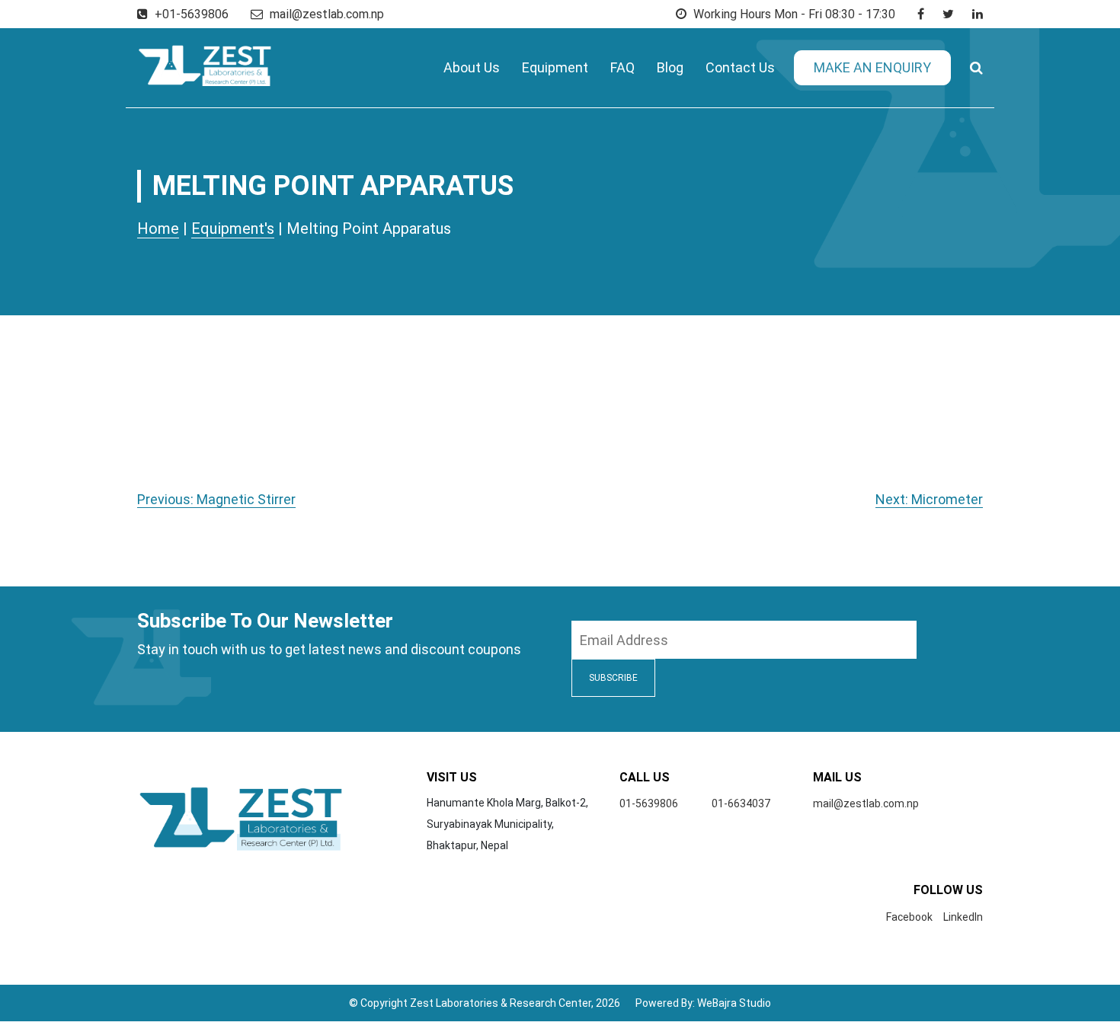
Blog (670, 67)
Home (158, 228)
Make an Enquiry (872, 67)
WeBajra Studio (734, 1003)
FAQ (622, 67)
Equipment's (232, 228)
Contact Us (740, 67)
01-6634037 (741, 803)
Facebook (909, 917)
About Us (471, 67)
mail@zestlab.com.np (327, 14)
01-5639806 (648, 803)
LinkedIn (963, 917)
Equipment (555, 67)
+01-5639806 (190, 14)
